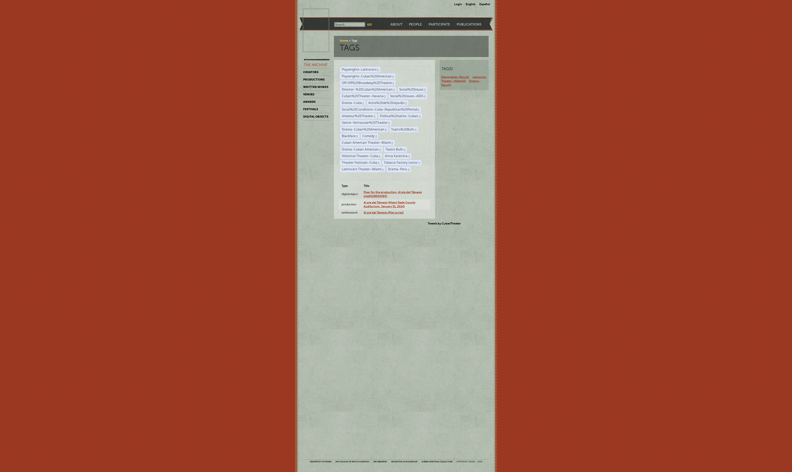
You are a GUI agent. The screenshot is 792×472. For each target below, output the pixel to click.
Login (458, 4)
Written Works (315, 87)
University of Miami (320, 461)
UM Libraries (380, 461)
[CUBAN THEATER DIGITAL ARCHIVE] (312, 13)
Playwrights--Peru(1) (455, 77)
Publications (469, 24)
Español (484, 4)
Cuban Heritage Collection (437, 461)
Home (344, 40)
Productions (314, 79)
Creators (310, 72)
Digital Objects (315, 116)
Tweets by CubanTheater (444, 223)
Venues (308, 94)
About (396, 24)
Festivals (310, 109)
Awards (309, 101)
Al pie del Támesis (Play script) (384, 212)
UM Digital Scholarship (404, 461)
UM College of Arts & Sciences (352, 461)
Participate (439, 24)
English (471, 4)
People (415, 24)
